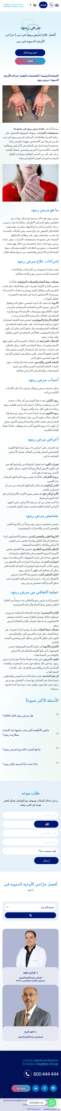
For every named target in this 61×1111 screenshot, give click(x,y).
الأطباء (30, 61)
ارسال (46, 860)
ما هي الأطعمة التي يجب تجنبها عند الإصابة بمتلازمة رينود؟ (25, 732)
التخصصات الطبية (29, 75)
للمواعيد (43, 5)
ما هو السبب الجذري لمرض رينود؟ (21, 749)
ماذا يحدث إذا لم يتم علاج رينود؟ (20, 764)
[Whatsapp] (51, 1102)
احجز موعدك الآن (30, 52)
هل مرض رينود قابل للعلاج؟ (17, 715)
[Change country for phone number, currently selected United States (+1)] (46, 824)
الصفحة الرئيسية (50, 75)
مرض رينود (43, 79)
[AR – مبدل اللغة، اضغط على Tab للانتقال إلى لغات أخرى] (33, 5)
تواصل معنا (21, 1088)
